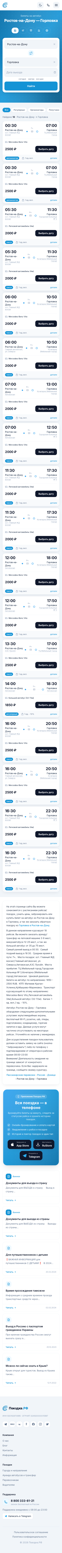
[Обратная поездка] (31, 53)
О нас (6, 1440)
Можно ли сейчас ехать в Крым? (27, 1365)
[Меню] (56, 5)
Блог (5, 1445)
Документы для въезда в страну (26, 1183)
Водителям (9, 1484)
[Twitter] (47, 1424)
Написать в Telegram (19, 1516)
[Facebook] (33, 1424)
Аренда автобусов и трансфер (19, 1475)
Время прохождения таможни (25, 1290)
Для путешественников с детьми (27, 1254)
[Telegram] (5, 1424)
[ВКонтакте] (19, 1424)
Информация (10, 1455)
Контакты (8, 1450)
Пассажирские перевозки (21, 1075)
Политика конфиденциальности (29, 1536)
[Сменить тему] (40, 5)
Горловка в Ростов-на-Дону (34, 925)
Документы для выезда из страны (27, 1219)
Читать (9, 1200)
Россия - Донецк (46, 1075)
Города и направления (15, 1470)
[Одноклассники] (26, 1424)
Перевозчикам (11, 1480)
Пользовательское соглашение (31, 1532)
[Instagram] (40, 1424)
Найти (31, 86)
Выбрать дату (46, 149)
